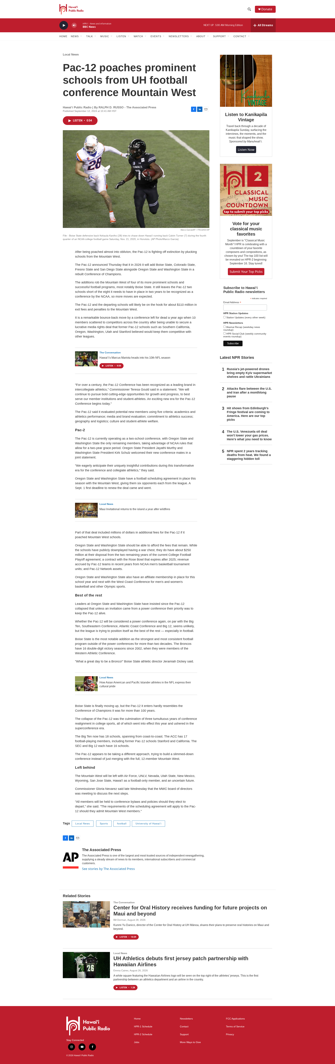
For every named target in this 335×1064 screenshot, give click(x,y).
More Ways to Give (190, 1042)
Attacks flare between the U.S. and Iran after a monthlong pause (249, 392)
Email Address (232, 302)
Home (63, 36)
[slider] (79, 25)
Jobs (136, 1042)
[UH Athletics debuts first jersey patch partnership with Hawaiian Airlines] (86, 965)
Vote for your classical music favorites (246, 229)
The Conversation (110, 352)
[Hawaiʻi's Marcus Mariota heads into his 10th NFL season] (86, 358)
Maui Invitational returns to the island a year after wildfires (134, 509)
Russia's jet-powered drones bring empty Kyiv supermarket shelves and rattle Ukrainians (249, 373)
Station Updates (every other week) (245, 317)
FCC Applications (235, 1018)
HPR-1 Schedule (143, 1026)
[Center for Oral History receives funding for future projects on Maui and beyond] (86, 914)
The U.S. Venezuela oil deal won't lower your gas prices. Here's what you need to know (249, 435)
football (121, 823)
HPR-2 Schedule (143, 1034)
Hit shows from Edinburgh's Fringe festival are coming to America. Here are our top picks (248, 413)
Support (184, 1034)
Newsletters (186, 1018)
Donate (266, 9)
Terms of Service (235, 1026)
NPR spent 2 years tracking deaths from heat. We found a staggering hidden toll (249, 455)
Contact (184, 1026)
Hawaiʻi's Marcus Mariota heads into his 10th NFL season (134, 357)
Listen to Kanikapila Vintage (246, 117)
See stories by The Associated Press (108, 869)
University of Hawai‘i (148, 823)
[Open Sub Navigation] (81, 36)
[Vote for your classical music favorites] (246, 190)
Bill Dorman (119, 919)
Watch (138, 36)
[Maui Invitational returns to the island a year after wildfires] (86, 510)
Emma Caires (120, 970)
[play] (63, 25)
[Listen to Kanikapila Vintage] (246, 81)
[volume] (74, 25)
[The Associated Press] (71, 858)
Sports (104, 823)
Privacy (230, 1034)
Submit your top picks (246, 271)
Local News (71, 54)
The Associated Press (101, 850)
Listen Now (246, 149)
